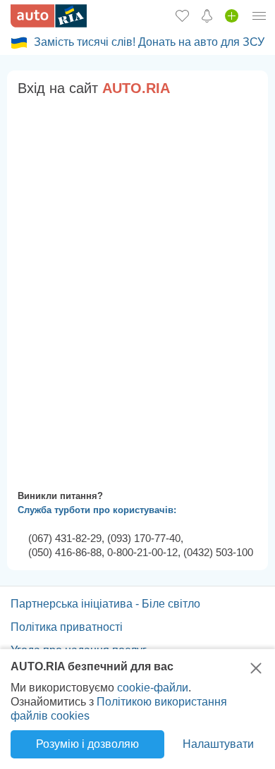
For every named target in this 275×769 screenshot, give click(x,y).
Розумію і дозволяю (87, 744)
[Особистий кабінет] (259, 15)
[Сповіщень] (207, 15)
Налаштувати (218, 744)
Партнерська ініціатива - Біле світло (105, 604)
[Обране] (182, 15)
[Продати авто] (231, 15)
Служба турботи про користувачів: (97, 510)
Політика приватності (67, 627)
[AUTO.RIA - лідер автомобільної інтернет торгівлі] (49, 15)
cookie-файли (152, 688)
